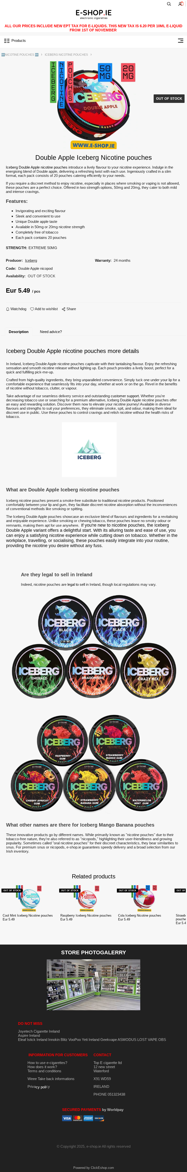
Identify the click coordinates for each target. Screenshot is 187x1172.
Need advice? (51, 332)
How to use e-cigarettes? (47, 1063)
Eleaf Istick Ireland (33, 1039)
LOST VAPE (147, 1039)
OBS (162, 1039)
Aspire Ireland (29, 1035)
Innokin (54, 1039)
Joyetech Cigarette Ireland (39, 1031)
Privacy (39, 1086)
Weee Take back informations (51, 1079)
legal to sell (76, 584)
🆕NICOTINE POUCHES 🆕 (19, 54)
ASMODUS (127, 1039)
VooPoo (74, 1039)
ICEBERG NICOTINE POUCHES (66, 54)
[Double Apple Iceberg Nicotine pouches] (93, 105)
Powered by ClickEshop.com (93, 1168)
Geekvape (108, 1039)
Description (18, 332)
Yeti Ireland (90, 1039)
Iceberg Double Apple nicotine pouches (36, 167)
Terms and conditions (44, 1071)
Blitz (64, 1039)
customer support (125, 396)
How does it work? (42, 1067)
